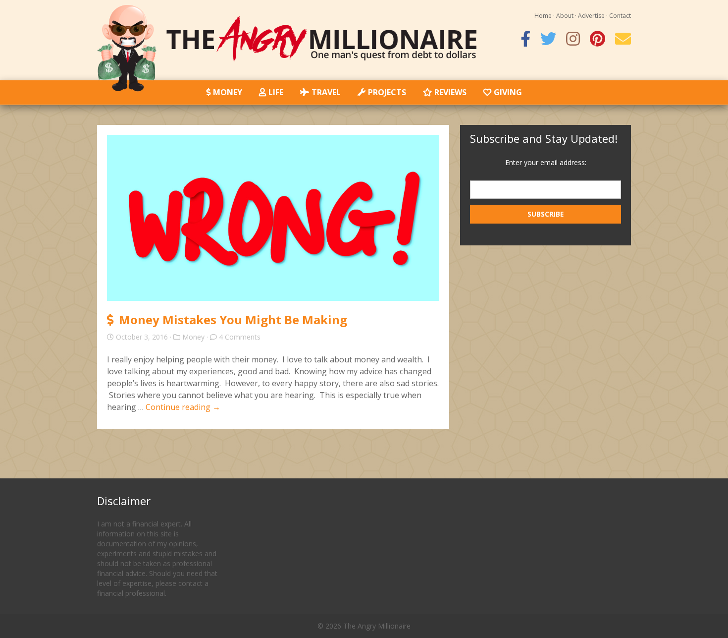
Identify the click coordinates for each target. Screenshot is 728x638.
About (564, 15)
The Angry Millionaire (377, 626)
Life (275, 92)
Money (227, 92)
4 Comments (239, 337)
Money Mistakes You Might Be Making (233, 319)
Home (543, 15)
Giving (508, 92)
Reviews (450, 92)
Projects (387, 92)
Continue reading (183, 407)
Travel (326, 92)
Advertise (591, 15)
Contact (620, 15)
